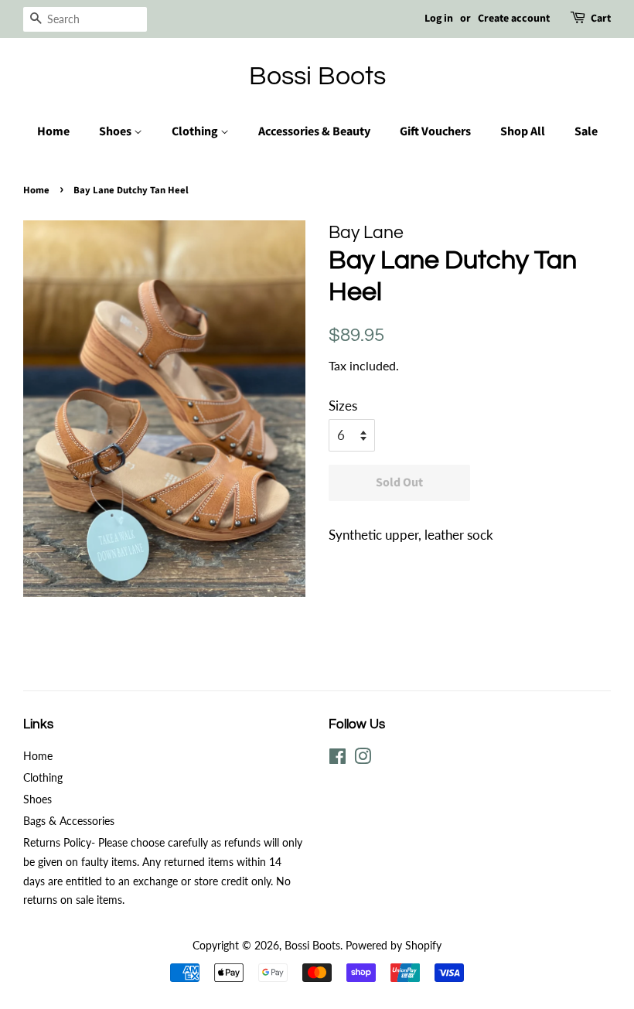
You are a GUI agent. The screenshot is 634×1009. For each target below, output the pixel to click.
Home (53, 131)
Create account (514, 18)
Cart (601, 18)
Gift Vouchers (435, 131)
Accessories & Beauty (314, 131)
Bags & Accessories (68, 820)
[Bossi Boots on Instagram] (362, 758)
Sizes (343, 405)
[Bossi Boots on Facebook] (337, 758)
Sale (586, 131)
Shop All (522, 131)
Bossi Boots (317, 76)
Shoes (116, 131)
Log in (438, 18)
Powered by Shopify (393, 945)
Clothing (196, 131)
